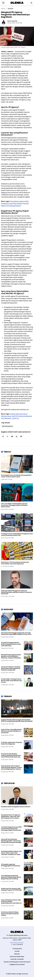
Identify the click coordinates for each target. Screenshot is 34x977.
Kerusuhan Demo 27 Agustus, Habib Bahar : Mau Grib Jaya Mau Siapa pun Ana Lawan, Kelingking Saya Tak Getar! (10, 816)
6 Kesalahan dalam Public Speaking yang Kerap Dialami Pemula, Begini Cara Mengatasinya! (15, 203)
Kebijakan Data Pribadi (17, 964)
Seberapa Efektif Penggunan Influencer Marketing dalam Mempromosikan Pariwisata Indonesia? (16, 592)
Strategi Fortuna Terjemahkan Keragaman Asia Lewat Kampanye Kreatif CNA (17, 534)
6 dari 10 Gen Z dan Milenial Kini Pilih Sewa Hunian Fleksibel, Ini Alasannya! (11, 731)
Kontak (17, 951)
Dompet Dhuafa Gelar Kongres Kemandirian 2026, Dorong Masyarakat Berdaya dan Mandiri (17, 720)
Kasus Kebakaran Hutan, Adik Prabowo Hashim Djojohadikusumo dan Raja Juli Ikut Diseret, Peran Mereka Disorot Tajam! (11, 901)
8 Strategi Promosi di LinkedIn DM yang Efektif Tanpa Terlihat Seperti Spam (16, 476)
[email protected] (17, 942)
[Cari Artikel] (31, 3)
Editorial (17, 954)
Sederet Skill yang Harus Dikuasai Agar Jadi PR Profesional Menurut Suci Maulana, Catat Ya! (16, 416)
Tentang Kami (17, 949)
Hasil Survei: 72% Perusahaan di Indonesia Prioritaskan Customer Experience (15, 563)
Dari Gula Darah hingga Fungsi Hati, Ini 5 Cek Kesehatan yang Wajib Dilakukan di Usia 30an (16, 633)
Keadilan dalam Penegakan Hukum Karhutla (15, 806)
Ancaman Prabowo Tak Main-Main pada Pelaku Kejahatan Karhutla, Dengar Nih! (11, 668)
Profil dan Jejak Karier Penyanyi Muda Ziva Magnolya (11, 743)
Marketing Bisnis (7, 426)
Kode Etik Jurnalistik (17, 959)
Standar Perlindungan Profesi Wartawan (17, 962)
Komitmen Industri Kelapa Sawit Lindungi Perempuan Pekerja (10, 913)
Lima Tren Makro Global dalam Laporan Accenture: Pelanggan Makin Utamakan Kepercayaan (14, 505)
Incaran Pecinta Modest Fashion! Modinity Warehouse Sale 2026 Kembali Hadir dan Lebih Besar (11, 755)
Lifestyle (10, 8)
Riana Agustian (12, 21)
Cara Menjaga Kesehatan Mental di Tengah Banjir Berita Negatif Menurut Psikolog (11, 877)
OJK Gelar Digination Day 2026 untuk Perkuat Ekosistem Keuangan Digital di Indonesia (11, 828)
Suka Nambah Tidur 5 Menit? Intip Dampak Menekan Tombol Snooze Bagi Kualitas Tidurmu (11, 767)
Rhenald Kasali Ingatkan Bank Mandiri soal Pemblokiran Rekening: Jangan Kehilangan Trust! (11, 656)
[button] (3, 436)
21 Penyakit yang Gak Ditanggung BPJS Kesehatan (10, 865)
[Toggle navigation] (3, 3)
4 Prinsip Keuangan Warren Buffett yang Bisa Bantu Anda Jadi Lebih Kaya (11, 644)
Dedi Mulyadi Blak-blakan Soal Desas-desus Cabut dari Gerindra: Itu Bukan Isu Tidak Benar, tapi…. (11, 853)
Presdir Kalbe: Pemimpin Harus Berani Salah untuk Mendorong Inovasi (11, 680)
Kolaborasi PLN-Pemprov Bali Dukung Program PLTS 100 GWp (11, 889)
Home (3, 8)
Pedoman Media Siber (17, 956)
